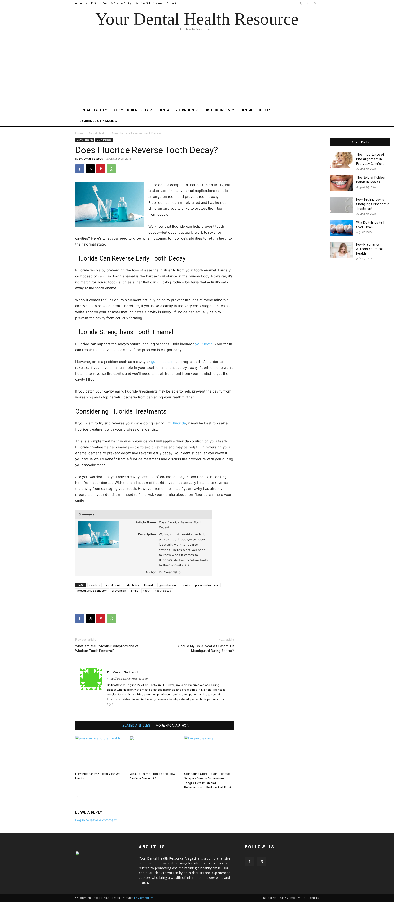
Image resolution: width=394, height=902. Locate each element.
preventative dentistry (92, 590)
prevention (119, 590)
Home (79, 133)
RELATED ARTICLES (135, 725)
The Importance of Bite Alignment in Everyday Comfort (370, 159)
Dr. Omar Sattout (91, 158)
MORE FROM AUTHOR (172, 725)
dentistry (133, 585)
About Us (81, 3)
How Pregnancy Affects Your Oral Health (369, 249)
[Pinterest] (100, 168)
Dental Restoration (176, 110)
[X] (315, 3)
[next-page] (85, 796)
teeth (146, 590)
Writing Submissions (149, 3)
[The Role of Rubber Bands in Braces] (341, 183)
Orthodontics (217, 110)
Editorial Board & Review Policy (111, 3)
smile (134, 590)
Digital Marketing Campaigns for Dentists (291, 898)
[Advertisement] (197, 70)
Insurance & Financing (97, 121)
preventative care (207, 585)
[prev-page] (78, 796)
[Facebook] (307, 3)
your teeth (204, 344)
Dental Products (256, 110)
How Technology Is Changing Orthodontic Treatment (372, 204)
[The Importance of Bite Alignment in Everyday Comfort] (341, 160)
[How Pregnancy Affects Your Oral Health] (100, 753)
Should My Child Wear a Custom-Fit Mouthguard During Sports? (206, 648)
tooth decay (163, 590)
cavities (94, 585)
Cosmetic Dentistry (131, 110)
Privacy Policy (143, 898)
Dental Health (91, 110)
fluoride (179, 423)
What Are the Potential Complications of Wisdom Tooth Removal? (107, 648)
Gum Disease (104, 139)
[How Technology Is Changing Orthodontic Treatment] (341, 205)
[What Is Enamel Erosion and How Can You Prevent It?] (154, 753)
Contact (171, 3)
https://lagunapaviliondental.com (127, 678)
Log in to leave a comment (96, 820)
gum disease (162, 361)
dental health (113, 585)
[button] (301, 3)
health (186, 585)
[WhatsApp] (111, 168)
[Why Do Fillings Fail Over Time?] (341, 228)
